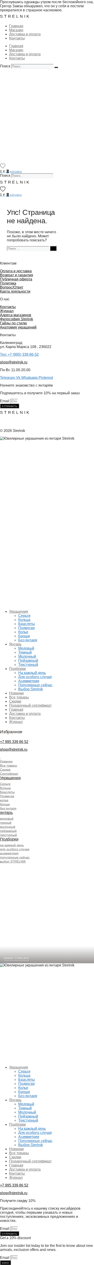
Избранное (11, 731)
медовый (6, 818)
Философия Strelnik (16, 319)
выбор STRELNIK (13, 861)
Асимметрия (28, 681)
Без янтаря (27, 640)
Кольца (24, 620)
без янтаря (8, 808)
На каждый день (32, 673)
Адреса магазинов (15, 315)
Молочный (27, 656)
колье (4, 800)
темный (5, 822)
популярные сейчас (15, 857)
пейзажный (8, 831)
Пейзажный (28, 660)
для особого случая (14, 849)
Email (5, 401)
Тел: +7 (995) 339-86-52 (19, 354)
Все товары (19, 697)
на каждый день (12, 845)
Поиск (5, 66)
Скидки (15, 701)
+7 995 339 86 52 (14, 742)
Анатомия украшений (18, 327)
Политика (8, 283)
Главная (16, 26)
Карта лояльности (15, 291)
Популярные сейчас (35, 685)
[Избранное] (2, 166)
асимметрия (9, 853)
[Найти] (53, 248)
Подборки (17, 669)
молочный (7, 827)
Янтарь (15, 644)
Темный (25, 652)
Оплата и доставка (16, 271)
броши (5, 804)
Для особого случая (35, 677)
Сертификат (9, 773)
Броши (24, 636)
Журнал (6, 311)
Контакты (17, 38)
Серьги (24, 616)
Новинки (16, 693)
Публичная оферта (16, 279)
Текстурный (28, 665)
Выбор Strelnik (30, 689)
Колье (23, 632)
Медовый (26, 648)
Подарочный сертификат (30, 705)
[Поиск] (56, 67)
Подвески (26, 628)
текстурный (8, 835)
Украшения (18, 611)
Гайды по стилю (13, 323)
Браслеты (26, 624)
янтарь (6, 812)
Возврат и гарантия (16, 275)
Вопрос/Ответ (11, 287)
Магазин (16, 30)
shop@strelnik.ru (13, 362)
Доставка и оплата (25, 34)
